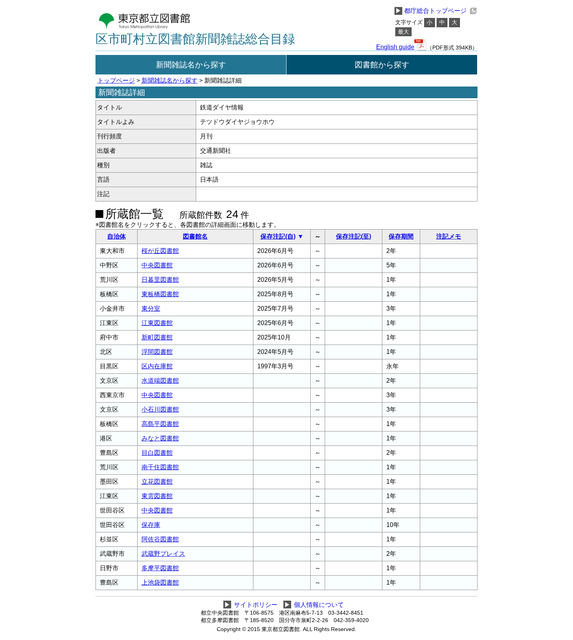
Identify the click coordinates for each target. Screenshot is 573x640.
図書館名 (195, 236)
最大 (403, 32)
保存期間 (401, 236)
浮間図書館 (157, 351)
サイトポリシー (256, 604)
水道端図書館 (160, 380)
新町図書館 (157, 337)
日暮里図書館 (160, 279)
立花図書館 (157, 481)
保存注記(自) (277, 236)
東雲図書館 (157, 496)
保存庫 (150, 525)
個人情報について (319, 604)
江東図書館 (157, 323)
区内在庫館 (157, 366)
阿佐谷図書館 (160, 539)
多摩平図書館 (160, 568)
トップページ (116, 80)
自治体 (116, 236)
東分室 (150, 308)
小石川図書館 (160, 409)
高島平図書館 (160, 424)
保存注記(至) (353, 236)
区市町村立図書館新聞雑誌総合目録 (195, 39)
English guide (395, 47)
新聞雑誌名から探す (191, 64)
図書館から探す (382, 64)
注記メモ (448, 236)
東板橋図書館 (160, 294)
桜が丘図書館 (160, 251)
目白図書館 (157, 452)
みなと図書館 (160, 438)
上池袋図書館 (160, 582)
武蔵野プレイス (163, 553)
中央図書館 (157, 265)
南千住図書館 (160, 467)
